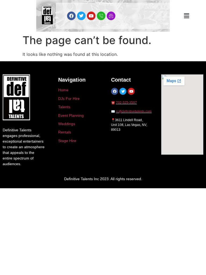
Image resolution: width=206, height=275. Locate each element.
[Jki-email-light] (111, 16)
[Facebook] (71, 16)
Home (63, 90)
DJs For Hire (69, 98)
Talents (64, 107)
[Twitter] (81, 16)
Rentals (64, 132)
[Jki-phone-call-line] (101, 16)
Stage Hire (67, 141)
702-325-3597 (126, 102)
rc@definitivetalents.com (134, 111)
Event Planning (71, 115)
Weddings (66, 124)
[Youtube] (91, 16)
